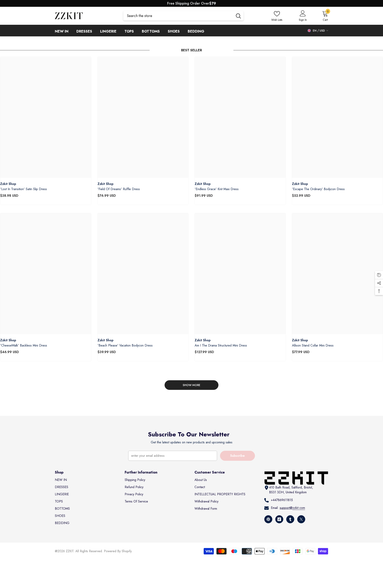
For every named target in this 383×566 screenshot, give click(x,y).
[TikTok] (279, 519)
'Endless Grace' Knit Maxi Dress (217, 189)
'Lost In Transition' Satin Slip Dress (23, 189)
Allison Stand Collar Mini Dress (313, 345)
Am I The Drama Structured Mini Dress (221, 345)
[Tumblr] (290, 519)
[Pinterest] (268, 519)
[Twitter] (301, 519)
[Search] (183, 16)
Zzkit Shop (8, 184)
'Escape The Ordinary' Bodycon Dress (318, 189)
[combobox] (178, 16)
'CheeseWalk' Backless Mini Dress (23, 345)
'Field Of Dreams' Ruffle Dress (119, 189)
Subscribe (237, 455)
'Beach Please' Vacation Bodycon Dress (125, 345)
